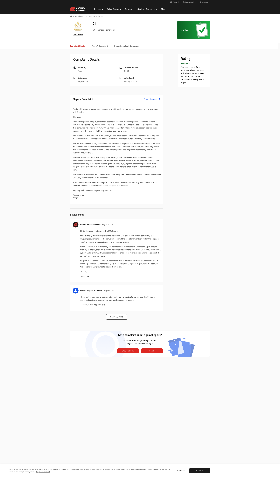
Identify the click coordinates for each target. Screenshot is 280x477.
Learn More (181, 470)
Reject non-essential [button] (43, 472)
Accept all (200, 470)
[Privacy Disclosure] (159, 99)
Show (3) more (116, 317)
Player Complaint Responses (126, 46)
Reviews (97, 9)
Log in (151, 351)
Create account (128, 351)
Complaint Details (77, 46)
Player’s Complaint (100, 46)
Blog (163, 9)
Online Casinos (113, 9)
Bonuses (128, 9)
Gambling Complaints (146, 9)
